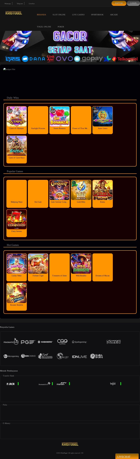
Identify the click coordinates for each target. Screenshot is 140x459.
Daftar (119, 3)
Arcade (114, 15)
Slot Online (59, 15)
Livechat (31, 3)
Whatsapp (7, 3)
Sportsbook (97, 15)
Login (133, 3)
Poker (61, 27)
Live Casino (78, 15)
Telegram (19, 3)
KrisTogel (64, 453)
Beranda (41, 15)
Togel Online (44, 27)
